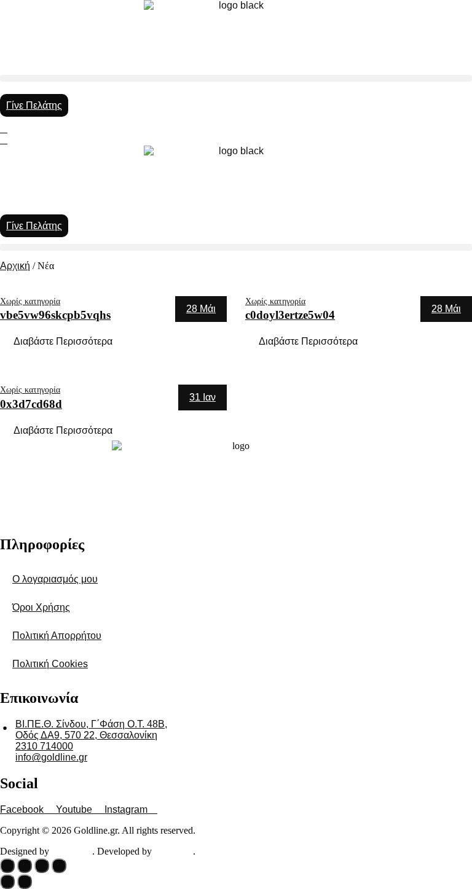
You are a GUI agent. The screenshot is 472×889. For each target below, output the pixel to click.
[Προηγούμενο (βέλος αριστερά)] (7, 881)
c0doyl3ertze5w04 (290, 314)
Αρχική (15, 265)
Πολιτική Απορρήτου (56, 635)
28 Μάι (201, 309)
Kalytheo (173, 851)
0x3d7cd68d (31, 404)
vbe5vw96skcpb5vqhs (55, 314)
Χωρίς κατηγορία (30, 301)
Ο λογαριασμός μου (55, 579)
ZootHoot (72, 851)
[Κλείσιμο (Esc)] (59, 865)
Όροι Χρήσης (41, 607)
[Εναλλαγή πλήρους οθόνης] (24, 865)
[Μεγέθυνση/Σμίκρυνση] (7, 865)
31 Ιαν (202, 397)
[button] (236, 78)
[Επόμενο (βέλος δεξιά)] (24, 881)
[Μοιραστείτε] (41, 865)
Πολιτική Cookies (50, 664)
